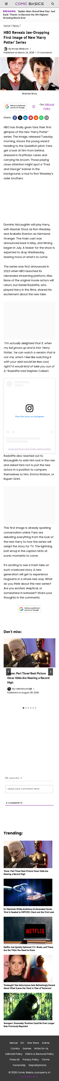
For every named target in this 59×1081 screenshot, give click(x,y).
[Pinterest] (30, 117)
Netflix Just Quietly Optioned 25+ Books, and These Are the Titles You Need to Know (28, 949)
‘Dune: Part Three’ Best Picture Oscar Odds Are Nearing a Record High (28, 677)
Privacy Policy (31, 1059)
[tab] (23, 708)
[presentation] (29, 652)
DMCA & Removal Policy (39, 1054)
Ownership (19, 1065)
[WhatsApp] (41, 117)
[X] (20, 117)
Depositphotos (37, 1065)
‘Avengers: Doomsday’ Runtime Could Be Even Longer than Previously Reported (29, 1025)
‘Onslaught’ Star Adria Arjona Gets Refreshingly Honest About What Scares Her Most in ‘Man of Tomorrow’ (29, 987)
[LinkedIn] (25, 117)
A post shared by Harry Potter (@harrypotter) (29, 448)
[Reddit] (36, 117)
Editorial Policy (13, 1054)
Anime (45, 1043)
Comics (15, 1048)
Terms (45, 1059)
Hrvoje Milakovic (20, 48)
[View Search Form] (52, 4)
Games (27, 1048)
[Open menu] (6, 3)
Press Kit (15, 1059)
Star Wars (33, 1043)
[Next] (50, 671)
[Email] (46, 117)
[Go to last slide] (8, 671)
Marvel (14, 1043)
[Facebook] (15, 117)
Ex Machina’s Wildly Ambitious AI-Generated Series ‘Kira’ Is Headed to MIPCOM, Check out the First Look (29, 911)
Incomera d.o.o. (29, 1076)
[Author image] (5, 49)
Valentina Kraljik (23, 688)
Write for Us (41, 1048)
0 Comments (44, 52)
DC (22, 1043)
